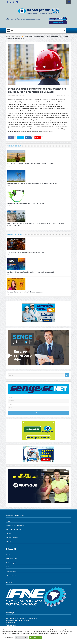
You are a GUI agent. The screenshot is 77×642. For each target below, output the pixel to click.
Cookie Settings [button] (8, 637)
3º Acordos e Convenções (13, 529)
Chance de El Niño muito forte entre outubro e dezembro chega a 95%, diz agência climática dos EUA (35, 224)
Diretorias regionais (11, 563)
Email (67, 95)
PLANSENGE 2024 (11, 575)
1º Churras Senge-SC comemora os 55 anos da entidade (26, 252)
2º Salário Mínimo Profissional (15, 525)
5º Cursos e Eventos (12, 537)
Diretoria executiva (11, 559)
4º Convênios (10, 533)
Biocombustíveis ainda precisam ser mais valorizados (25, 203)
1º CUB (8, 521)
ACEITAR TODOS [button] (35, 637)
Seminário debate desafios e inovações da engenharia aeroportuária (30, 272)
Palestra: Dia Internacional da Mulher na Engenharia (25, 292)
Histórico (8, 567)
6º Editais (8, 542)
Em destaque (21, 95)
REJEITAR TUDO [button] (21, 637)
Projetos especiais (11, 571)
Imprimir (60, 95)
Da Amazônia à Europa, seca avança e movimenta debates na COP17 (30, 164)
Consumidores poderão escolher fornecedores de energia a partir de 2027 (32, 184)
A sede (8, 554)
